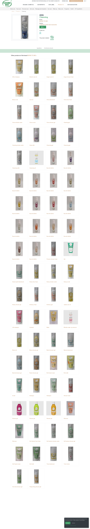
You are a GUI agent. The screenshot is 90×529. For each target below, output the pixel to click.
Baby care (60, 9)
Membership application (76, 0)
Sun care (50, 9)
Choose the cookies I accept (70, 525)
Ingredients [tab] (39, 48)
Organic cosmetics (28, 4)
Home (13, 11)
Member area (65, 0)
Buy (43, 27)
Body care (12, 9)
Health (72, 9)
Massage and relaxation (40, 9)
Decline (73, 523)
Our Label (51, 4)
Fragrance (66, 9)
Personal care (25, 9)
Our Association (72, 4)
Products (61, 4)
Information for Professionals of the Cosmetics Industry (46, 0)
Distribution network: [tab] (48, 48)
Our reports (41, 4)
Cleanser (41, 15)
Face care (18, 9)
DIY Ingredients (78, 9)
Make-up (55, 9)
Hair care (32, 9)
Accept (67, 523)
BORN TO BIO (32, 55)
